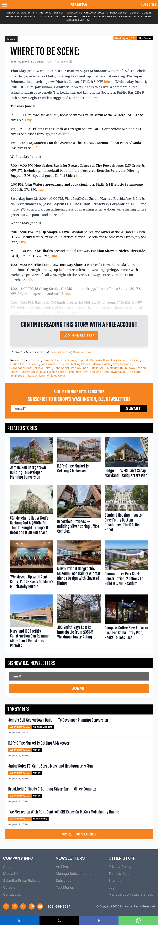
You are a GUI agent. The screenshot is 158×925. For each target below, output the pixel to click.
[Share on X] (59, 920)
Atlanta (13, 12)
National (46, 16)
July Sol (64, 364)
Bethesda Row (99, 360)
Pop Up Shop (79, 367)
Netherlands (75, 20)
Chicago (90, 12)
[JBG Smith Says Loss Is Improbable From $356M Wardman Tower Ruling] (79, 622)
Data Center (118, 12)
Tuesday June (35, 375)
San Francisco (129, 16)
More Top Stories (79, 834)
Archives (63, 867)
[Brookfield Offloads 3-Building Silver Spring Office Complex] (79, 510)
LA (36, 16)
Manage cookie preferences (130, 894)
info (66, 134)
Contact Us (12, 894)
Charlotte (74, 12)
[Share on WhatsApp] (138, 920)
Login (112, 887)
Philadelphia (70, 16)
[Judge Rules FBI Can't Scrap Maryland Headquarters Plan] (126, 459)
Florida (146, 16)
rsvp (28, 120)
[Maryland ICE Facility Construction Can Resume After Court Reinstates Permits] (31, 622)
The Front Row (78, 371)
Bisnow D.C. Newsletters (31, 663)
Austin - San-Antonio (36, 12)
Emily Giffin (118, 360)
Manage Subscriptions (73, 874)
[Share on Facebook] (98, 920)
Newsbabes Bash (21, 367)
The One (95, 371)
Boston (59, 12)
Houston (12, 16)
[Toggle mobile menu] (5, 4)
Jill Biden (32, 364)
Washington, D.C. (125, 38)
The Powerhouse (114, 371)
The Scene (144, 38)
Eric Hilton (133, 360)
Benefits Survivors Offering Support (65, 360)
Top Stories (65, 887)
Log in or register (79, 335)
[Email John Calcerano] (70, 61)
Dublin (146, 12)
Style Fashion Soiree (53, 371)
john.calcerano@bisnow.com (70, 352)
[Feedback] (40, 906)
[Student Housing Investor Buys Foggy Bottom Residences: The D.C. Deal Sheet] (126, 510)
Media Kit (10, 874)
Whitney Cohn (56, 375)
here (93, 98)
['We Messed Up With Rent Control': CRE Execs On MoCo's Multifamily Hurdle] (31, 566)
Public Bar (97, 367)
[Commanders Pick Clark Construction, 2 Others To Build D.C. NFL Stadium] (126, 566)
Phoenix (86, 16)
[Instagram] (32, 906)
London (26, 16)
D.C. (89, 20)
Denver (135, 12)
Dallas (103, 12)
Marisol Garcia (101, 364)
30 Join (35, 360)
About (8, 867)
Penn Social (61, 367)
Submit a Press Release (21, 880)
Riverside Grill (114, 367)
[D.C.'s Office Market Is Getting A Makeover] (79, 459)
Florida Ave (17, 364)
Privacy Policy (119, 867)
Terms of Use (118, 874)
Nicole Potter (43, 367)
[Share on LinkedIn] (20, 920)
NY (57, 16)
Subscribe (148, 4)
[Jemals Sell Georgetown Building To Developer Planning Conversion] (31, 459)
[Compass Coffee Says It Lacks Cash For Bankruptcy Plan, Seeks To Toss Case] (126, 622)
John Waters (49, 364)
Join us (109, 82)
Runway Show (29, 371)
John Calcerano (58, 61)
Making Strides (80, 364)
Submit (133, 408)
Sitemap (114, 880)
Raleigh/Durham (105, 16)
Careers (9, 887)
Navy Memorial (122, 364)
